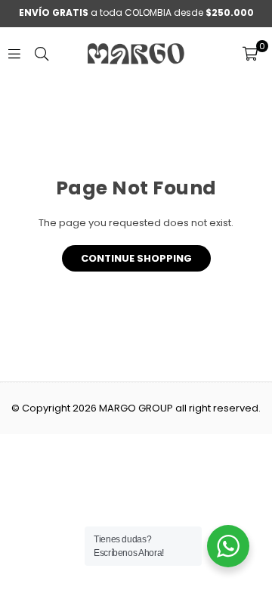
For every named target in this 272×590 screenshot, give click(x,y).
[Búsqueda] (41, 53)
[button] (250, 53)
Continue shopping (136, 258)
